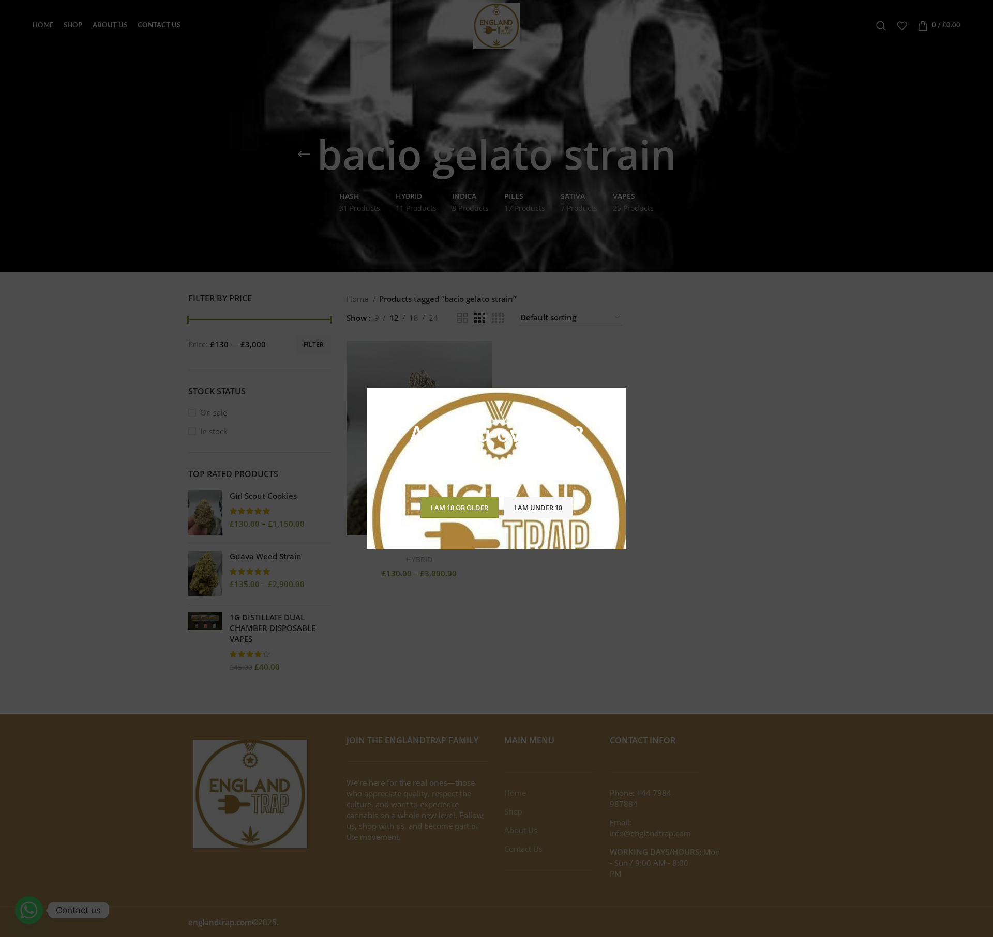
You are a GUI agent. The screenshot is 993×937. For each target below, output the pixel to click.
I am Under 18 (538, 507)
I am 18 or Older (459, 507)
